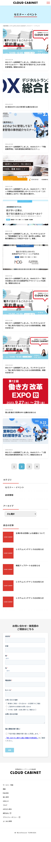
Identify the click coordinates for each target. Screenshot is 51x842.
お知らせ (6, 801)
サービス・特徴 (8, 785)
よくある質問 (7, 821)
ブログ (5, 805)
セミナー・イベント (14, 487)
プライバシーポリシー (10, 817)
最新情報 (9, 495)
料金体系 (6, 793)
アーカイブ (8, 505)
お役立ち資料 (7, 809)
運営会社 (6, 813)
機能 (4, 789)
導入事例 (6, 797)
